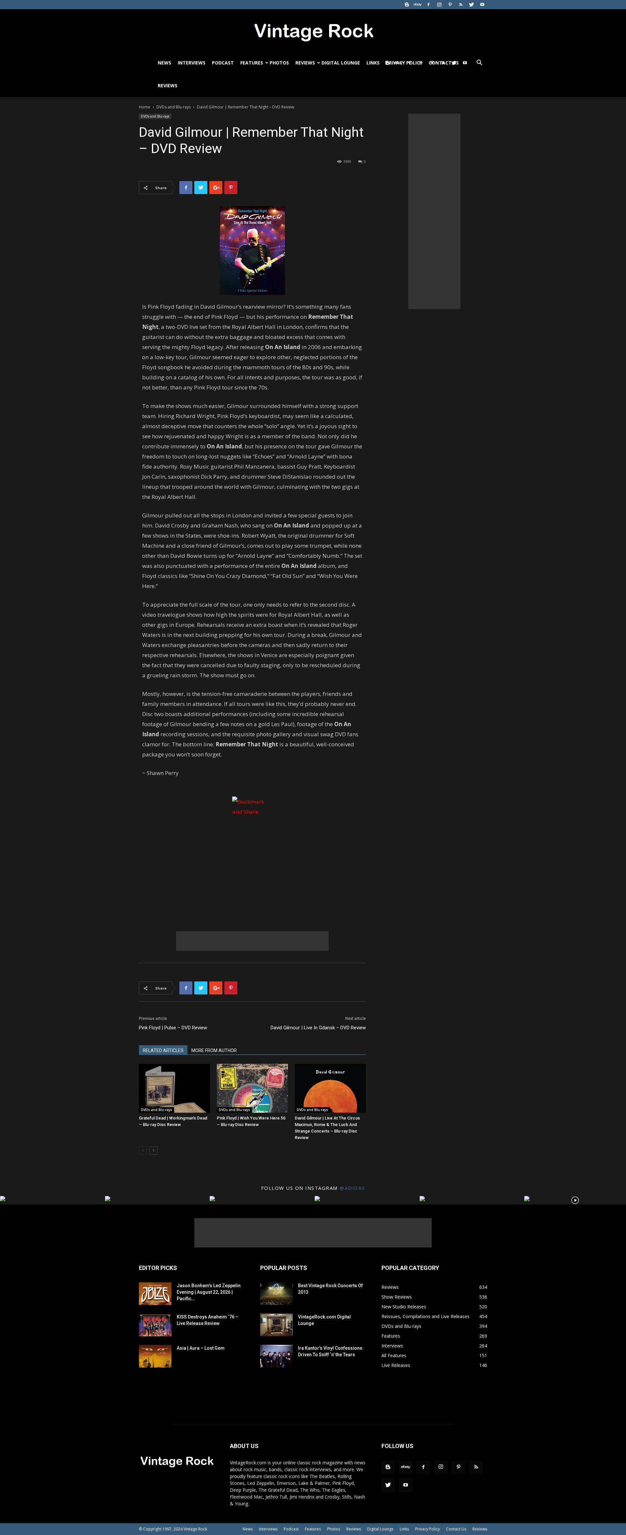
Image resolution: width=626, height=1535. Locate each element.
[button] (479, 63)
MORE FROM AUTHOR (214, 1050)
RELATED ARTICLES (163, 1050)
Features (251, 63)
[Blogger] (407, 4)
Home (144, 107)
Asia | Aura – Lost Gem (201, 1348)
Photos (279, 63)
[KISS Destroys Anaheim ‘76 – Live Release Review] (155, 1325)
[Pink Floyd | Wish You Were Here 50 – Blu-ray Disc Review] (252, 1088)
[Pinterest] (450, 4)
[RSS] (461, 4)
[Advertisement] (252, 941)
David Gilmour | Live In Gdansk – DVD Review (318, 1028)
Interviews (191, 63)
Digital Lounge (340, 63)
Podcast (223, 63)
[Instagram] (439, 4)
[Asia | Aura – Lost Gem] (155, 1356)
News (164, 63)
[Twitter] (471, 4)
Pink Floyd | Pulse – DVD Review (173, 1028)
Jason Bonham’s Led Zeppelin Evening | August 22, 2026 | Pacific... (209, 1292)
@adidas (352, 1188)
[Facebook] (428, 4)
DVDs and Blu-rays (173, 107)
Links (373, 63)
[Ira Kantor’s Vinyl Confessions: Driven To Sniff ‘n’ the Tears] (276, 1356)
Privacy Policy (427, 1529)
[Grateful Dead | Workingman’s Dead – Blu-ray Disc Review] (174, 1088)
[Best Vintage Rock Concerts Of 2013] (276, 1293)
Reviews (305, 63)
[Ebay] (418, 4)
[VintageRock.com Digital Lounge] (276, 1325)
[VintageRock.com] (313, 30)
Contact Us (456, 1529)
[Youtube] (482, 4)
